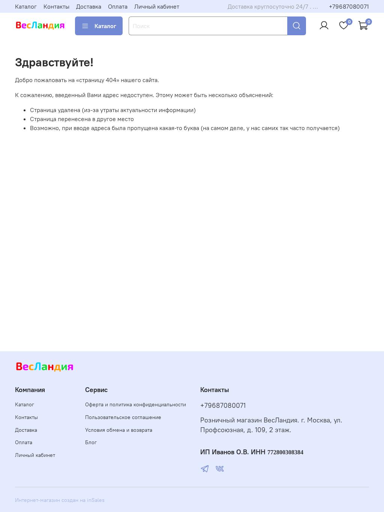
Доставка (88, 6)
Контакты (56, 6)
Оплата (118, 6)
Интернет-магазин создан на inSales (60, 500)
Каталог (26, 6)
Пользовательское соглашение (123, 417)
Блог (91, 442)
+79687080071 (349, 6)
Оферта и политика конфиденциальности (135, 404)
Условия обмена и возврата (118, 430)
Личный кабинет (156, 6)
